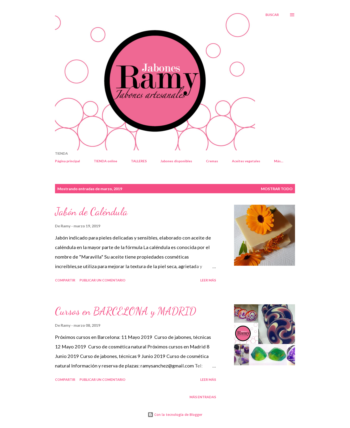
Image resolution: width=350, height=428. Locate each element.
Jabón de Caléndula (91, 211)
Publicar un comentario (102, 280)
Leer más (208, 280)
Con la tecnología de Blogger (177, 414)
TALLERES (139, 161)
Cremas (212, 161)
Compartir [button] (65, 280)
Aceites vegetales (246, 161)
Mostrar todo (277, 188)
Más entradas (203, 397)
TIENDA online (105, 161)
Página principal (67, 161)
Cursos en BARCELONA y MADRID (125, 311)
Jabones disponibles (176, 161)
